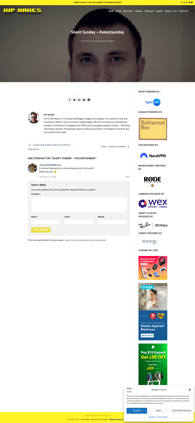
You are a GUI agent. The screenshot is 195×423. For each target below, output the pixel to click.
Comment (35, 194)
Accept (137, 410)
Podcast (149, 11)
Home (111, 11)
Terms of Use (90, 416)
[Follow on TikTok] (186, 2)
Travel (139, 11)
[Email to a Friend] (79, 100)
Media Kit (171, 11)
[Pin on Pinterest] (84, 100)
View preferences (181, 410)
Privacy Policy (162, 417)
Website (101, 217)
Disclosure (152, 417)
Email (67, 217)
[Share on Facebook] (69, 100)
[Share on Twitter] (74, 100)
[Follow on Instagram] (184, 2)
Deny (159, 410)
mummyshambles (47, 165)
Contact (183, 11)
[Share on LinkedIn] (89, 100)
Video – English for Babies (113, 146)
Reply (128, 177)
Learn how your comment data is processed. (85, 240)
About (159, 11)
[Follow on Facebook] (181, 2)
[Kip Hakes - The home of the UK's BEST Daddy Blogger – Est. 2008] (22, 11)
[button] (189, 389)
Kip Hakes (109, 41)
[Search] (191, 11)
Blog (118, 11)
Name (34, 217)
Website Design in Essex (119, 419)
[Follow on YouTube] (191, 2)
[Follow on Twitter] (189, 2)
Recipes (128, 11)
